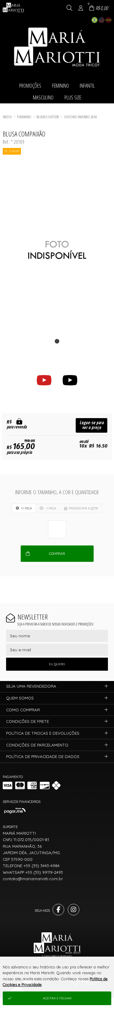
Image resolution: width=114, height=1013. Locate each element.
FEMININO (24, 116)
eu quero (57, 664)
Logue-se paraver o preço (92, 425)
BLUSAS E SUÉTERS (47, 116)
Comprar (57, 554)
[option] (57, 250)
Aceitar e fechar (57, 998)
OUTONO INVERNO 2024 (80, 116)
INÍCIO (7, 116)
